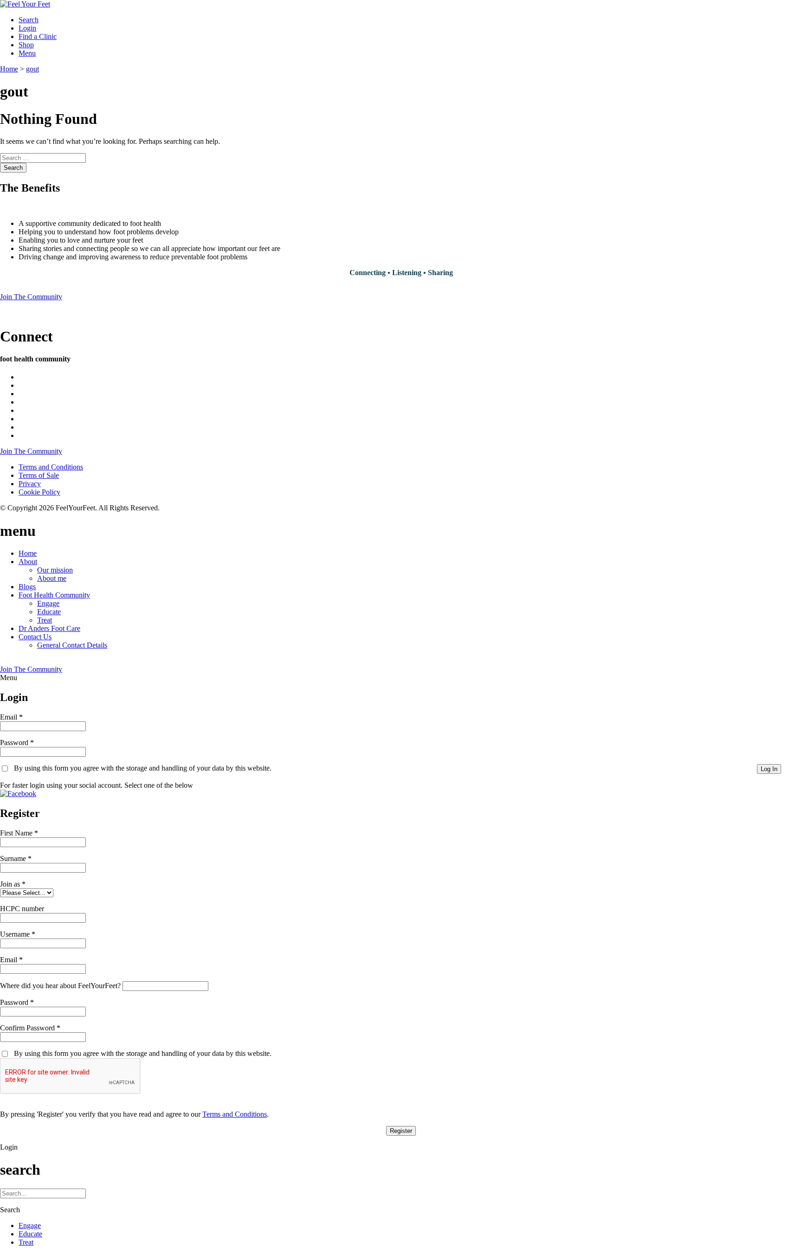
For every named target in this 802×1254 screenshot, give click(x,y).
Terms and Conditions (51, 467)
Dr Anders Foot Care (49, 628)
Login (27, 28)
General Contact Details (72, 645)
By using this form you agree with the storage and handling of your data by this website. (143, 768)
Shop (26, 45)
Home (28, 553)
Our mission (55, 570)
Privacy (30, 484)
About (28, 562)
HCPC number (22, 909)
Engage (48, 603)
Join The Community (31, 297)
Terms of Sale (39, 475)
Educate (49, 612)
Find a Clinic (38, 36)
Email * (11, 717)
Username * (17, 934)
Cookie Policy (39, 492)
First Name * (19, 833)
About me (51, 578)
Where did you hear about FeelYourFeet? (60, 986)
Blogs (27, 587)
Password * (17, 742)
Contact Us (35, 637)
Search (13, 167)
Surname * (16, 858)
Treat (44, 620)
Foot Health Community (54, 595)
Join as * (13, 884)
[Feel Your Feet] (25, 4)
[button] (18, 793)
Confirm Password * (30, 1028)
